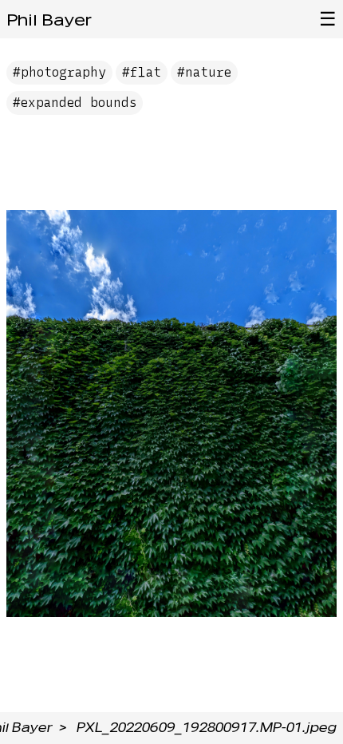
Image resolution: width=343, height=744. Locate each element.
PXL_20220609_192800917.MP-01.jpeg (207, 727)
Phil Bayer (49, 20)
